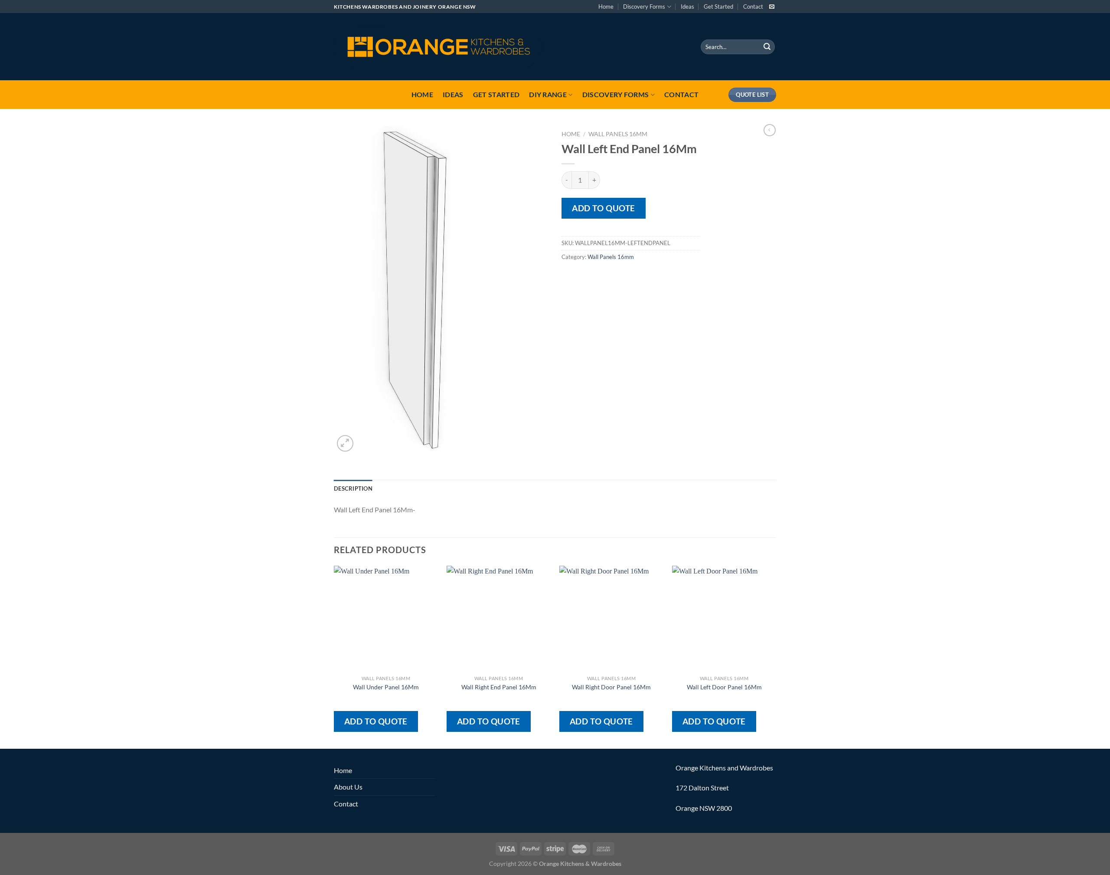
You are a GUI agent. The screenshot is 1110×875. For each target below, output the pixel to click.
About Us (348, 787)
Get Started (718, 6)
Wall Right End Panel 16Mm (498, 687)
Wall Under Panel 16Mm (386, 687)
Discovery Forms (644, 6)
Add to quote (603, 208)
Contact (753, 6)
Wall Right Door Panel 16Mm (611, 687)
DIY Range (548, 94)
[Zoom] (345, 443)
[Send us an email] (771, 7)
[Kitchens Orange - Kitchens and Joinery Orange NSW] (438, 47)
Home (606, 6)
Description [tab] (353, 488)
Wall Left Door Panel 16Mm (724, 687)
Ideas (687, 6)
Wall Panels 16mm (617, 134)
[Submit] (767, 46)
